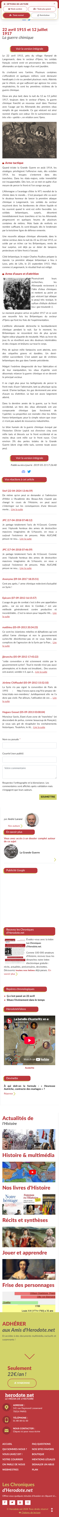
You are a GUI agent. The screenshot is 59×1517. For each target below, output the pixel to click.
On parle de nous (13, 1464)
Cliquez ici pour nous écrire (26, 1431)
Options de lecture (30, 1512)
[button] (52, 1510)
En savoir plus (14, 832)
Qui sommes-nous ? (14, 1449)
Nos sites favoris (43, 1449)
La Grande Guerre (30, 852)
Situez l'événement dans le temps (26, 1000)
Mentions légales (43, 1459)
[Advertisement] (29, 899)
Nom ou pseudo (11, 739)
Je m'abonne (22, 1383)
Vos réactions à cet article (19, 479)
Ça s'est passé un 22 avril (21, 996)
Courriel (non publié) (12, 753)
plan (35, 1470)
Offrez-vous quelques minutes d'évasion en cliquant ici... (29, 1496)
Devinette (12, 1078)
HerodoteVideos (16, 1009)
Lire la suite (17, 509)
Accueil (7, 1444)
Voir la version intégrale (29, 48)
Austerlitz (29, 1068)
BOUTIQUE (38, 1454)
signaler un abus (43, 1464)
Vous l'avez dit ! (12, 1454)
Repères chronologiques (20, 989)
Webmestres (10, 1470)
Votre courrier (12, 1459)
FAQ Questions (41, 1444)
